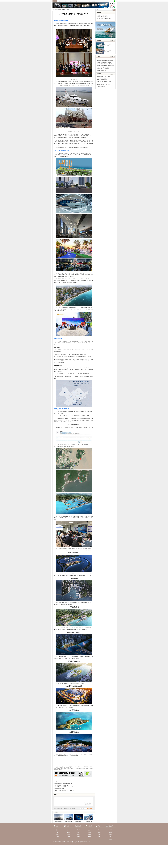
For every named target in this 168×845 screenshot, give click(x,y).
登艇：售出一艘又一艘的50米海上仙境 (104, 81)
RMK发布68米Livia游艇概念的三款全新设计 (105, 58)
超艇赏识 (78, 830)
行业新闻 (67, 9)
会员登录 (71, 808)
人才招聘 (68, 841)
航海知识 (99, 830)
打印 (85, 762)
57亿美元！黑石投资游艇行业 (102, 16)
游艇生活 (86, 1)
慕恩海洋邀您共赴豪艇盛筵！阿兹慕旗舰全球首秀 (106, 65)
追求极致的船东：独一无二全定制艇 (103, 76)
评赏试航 (57, 836)
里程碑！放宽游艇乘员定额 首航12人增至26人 (64, 790)
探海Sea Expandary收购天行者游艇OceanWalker (105, 60)
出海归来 (89, 830)
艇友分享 (99, 836)
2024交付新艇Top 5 (78, 821)
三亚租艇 (68, 829)
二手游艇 (70, 1)
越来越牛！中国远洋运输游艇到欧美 (103, 15)
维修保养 (99, 829)
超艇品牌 (78, 829)
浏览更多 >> (113, 40)
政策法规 (99, 834)
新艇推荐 (57, 834)
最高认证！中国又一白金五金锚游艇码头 (63, 781)
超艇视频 (78, 836)
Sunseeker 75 (107, 43)
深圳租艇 (68, 830)
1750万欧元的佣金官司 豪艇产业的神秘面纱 (104, 63)
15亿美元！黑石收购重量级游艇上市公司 (104, 62)
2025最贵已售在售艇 (68, 821)
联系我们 (85, 841)
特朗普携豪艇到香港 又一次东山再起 (103, 84)
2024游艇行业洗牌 (89, 821)
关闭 (92, 762)
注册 (74, 808)
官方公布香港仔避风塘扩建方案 (61, 785)
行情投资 (110, 832)
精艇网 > (60, 9)
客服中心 (72, 841)
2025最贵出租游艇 (58, 821)
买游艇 (59, 1)
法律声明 (77, 841)
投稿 (89, 841)
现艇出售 (57, 830)
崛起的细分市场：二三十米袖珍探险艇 (104, 87)
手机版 (112, 1)
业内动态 (110, 830)
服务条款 (59, 841)
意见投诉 (81, 841)
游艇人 (89, 829)
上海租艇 (68, 834)
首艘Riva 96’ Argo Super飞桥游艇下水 (103, 68)
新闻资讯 (93, 1)
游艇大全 (63, 1)
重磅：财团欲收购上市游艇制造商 (103, 67)
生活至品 (89, 836)
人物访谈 (110, 836)
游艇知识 (99, 832)
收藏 (82, 762)
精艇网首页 (55, 1)
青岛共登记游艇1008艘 (59, 788)
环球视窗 (89, 832)
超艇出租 (78, 834)
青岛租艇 (68, 836)
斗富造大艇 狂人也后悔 (101, 86)
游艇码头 (77, 1)
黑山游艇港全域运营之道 (101, 70)
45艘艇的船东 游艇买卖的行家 (102, 78)
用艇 (89, 1)
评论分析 (110, 834)
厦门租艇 (68, 832)
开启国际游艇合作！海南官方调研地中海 (63, 783)
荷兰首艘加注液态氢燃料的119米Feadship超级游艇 (65, 786)
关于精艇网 (55, 841)
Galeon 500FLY (107, 48)
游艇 (73, 842)
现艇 (67, 1)
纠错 (89, 762)
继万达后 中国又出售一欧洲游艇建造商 (104, 18)
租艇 (74, 1)
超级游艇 (81, 1)
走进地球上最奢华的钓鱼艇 (102, 79)
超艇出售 (78, 832)
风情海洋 (89, 834)
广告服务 (64, 841)
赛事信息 (110, 839)
